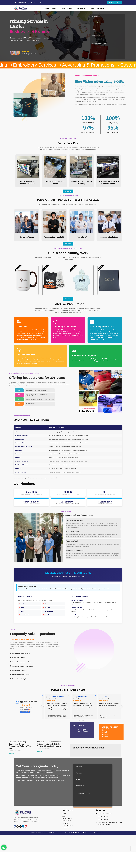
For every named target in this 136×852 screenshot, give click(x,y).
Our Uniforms (81, 8)
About (54, 8)
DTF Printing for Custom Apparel (55, 182)
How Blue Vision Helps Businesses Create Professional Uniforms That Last (25, 745)
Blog (92, 8)
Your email (92, 23)
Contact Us (100, 8)
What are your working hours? (26, 674)
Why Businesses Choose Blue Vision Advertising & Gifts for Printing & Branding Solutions (54, 744)
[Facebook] (15, 826)
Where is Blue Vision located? (26, 653)
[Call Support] (74, 733)
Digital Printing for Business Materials (27, 182)
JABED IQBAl (79, 696)
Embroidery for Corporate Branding (81, 182)
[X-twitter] (20, 826)
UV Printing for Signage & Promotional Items (108, 182)
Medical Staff (82, 237)
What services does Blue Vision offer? (28, 639)
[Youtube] (26, 826)
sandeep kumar (106, 696)
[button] (40, 639)
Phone (90, 29)
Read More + (17, 753)
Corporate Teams (27, 237)
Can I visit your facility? (24, 679)
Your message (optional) (95, 43)
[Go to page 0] (79, 720)
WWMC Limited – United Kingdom (83, 833)
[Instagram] (17, 826)
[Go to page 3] (83, 720)
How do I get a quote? (23, 657)
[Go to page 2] (82, 720)
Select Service (93, 35)
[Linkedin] (23, 826)
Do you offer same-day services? (26, 662)
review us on (24, 711)
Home (47, 8)
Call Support (82, 731)
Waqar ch (51, 696)
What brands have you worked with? (27, 666)
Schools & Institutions (109, 237)
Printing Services (67, 8)
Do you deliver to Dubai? (24, 670)
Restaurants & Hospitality (54, 237)
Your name (92, 16)
